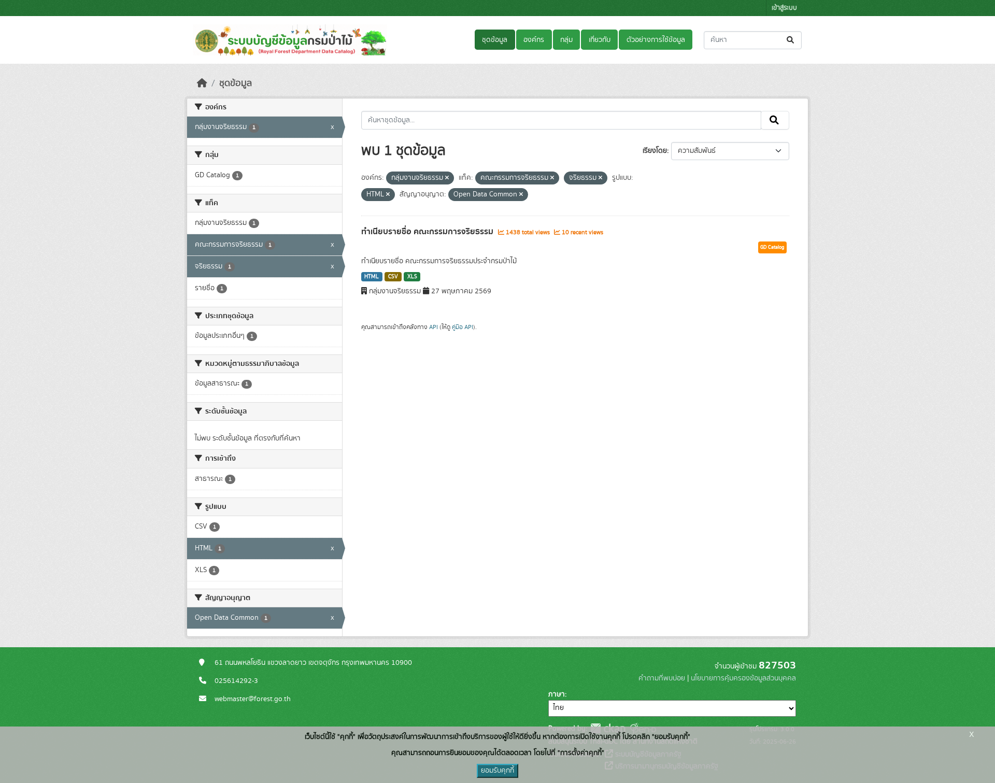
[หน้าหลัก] (202, 83)
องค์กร (533, 40)
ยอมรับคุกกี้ (497, 770)
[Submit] (791, 40)
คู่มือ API (462, 327)
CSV (393, 277)
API (433, 327)
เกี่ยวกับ (599, 40)
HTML (371, 277)
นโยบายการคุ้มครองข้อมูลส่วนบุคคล (743, 678)
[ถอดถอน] (447, 178)
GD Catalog (772, 247)
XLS (412, 277)
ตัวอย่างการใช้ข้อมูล (656, 40)
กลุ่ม (566, 40)
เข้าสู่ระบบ (784, 8)
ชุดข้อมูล (494, 40)
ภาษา (556, 694)
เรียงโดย (655, 151)
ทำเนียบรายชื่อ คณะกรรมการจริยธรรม (428, 231)
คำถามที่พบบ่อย (661, 678)
